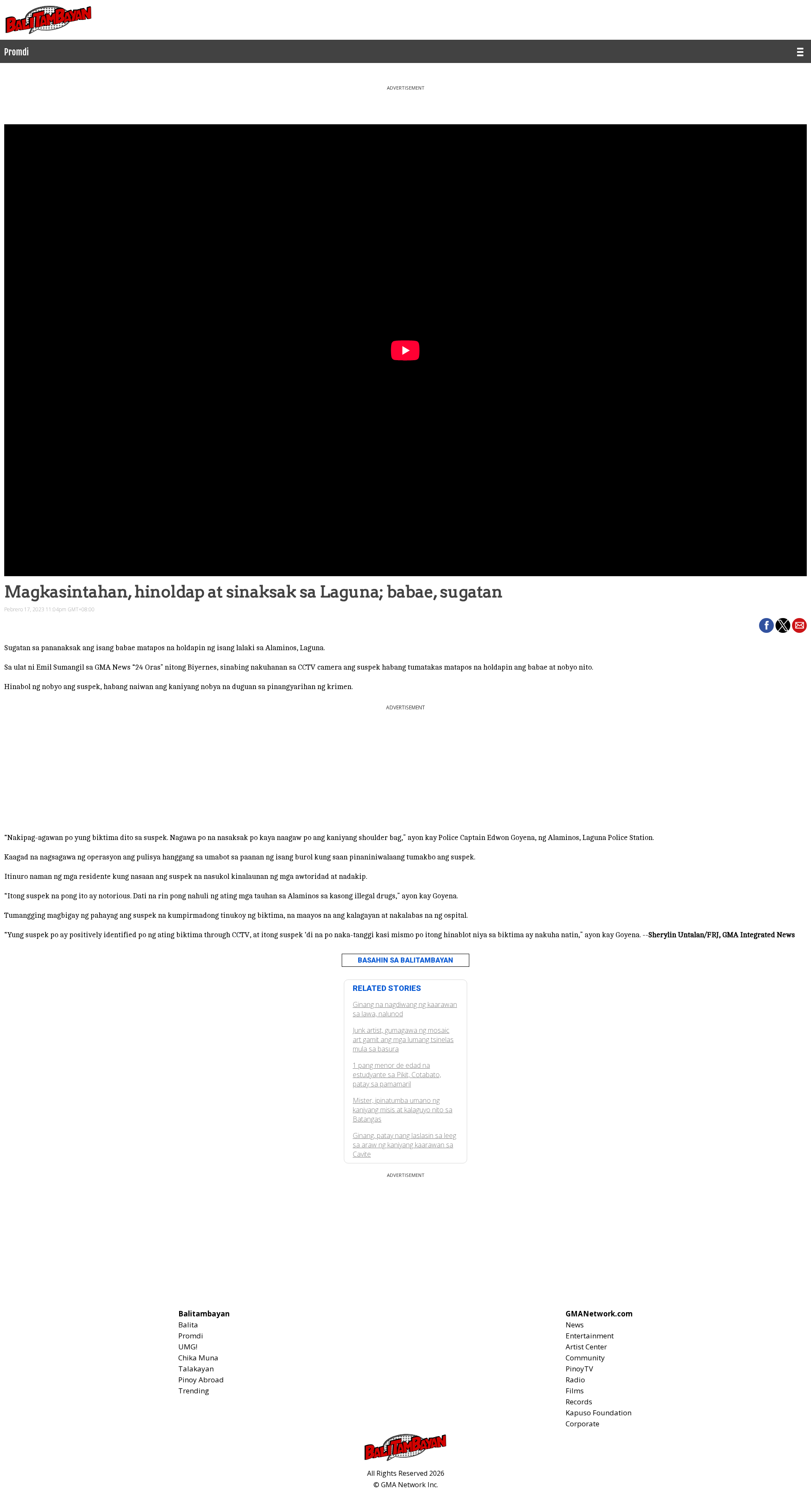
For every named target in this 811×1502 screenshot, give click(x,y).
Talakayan (196, 1368)
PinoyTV (579, 1368)
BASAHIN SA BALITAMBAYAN (405, 960)
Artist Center (586, 1347)
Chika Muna (198, 1357)
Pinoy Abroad (201, 1379)
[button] (766, 625)
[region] (405, 101)
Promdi (190, 1336)
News (575, 1325)
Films (575, 1390)
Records (579, 1401)
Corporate (582, 1423)
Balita (188, 1325)
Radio (575, 1379)
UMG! (187, 1347)
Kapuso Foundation (598, 1412)
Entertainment (590, 1336)
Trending (193, 1390)
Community (585, 1357)
